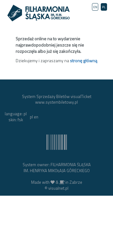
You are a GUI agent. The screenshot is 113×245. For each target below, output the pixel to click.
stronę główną (83, 60)
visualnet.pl (58, 188)
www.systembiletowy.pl (56, 102)
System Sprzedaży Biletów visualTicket (56, 96)
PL (103, 7)
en (36, 117)
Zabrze (75, 182)
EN (95, 7)
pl (31, 117)
